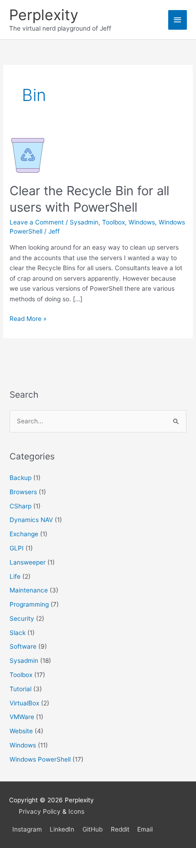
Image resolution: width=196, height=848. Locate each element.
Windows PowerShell (40, 759)
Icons (76, 811)
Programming (29, 604)
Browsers (23, 492)
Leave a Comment (37, 222)
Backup (20, 477)
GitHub (93, 829)
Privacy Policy (40, 811)
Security (22, 618)
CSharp (20, 506)
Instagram (27, 829)
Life (15, 576)
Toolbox (113, 222)
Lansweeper (28, 562)
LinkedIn (62, 829)
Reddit (120, 829)
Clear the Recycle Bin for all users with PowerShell (89, 199)
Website (21, 731)
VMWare (22, 716)
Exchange (24, 534)
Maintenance (29, 590)
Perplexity (43, 15)
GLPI (17, 548)
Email (145, 829)
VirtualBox (24, 703)
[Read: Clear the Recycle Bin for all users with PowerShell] (28, 154)
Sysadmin (84, 222)
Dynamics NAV (31, 519)
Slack (18, 632)
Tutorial (20, 689)
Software (23, 646)
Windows (142, 222)
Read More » (28, 319)
